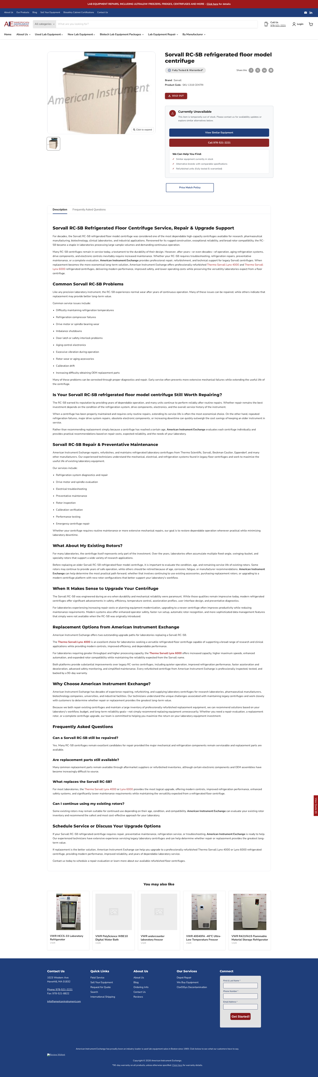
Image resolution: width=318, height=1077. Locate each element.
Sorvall (177, 80)
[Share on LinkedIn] (264, 70)
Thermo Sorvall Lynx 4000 (223, 265)
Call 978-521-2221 (219, 142)
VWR (52, 942)
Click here (212, 4)
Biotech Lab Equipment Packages (121, 34)
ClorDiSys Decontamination (192, 987)
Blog (34, 12)
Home (7, 34)
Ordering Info (140, 987)
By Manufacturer (193, 34)
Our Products (22, 12)
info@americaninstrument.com (64, 1001)
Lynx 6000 (126, 789)
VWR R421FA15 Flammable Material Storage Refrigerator (250, 937)
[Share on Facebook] (251, 70)
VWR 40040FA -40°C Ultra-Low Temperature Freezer (203, 937)
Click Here (177, 1065)
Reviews (138, 996)
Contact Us (102, 12)
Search (94, 992)
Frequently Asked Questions (89, 209)
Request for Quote (100, 987)
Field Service (97, 977)
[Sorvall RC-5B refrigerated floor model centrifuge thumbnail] (53, 143)
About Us (8, 12)
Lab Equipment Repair (162, 34)
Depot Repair (184, 977)
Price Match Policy (190, 187)
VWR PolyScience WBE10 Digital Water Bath (111, 937)
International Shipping (102, 996)
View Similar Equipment (219, 132)
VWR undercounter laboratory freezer (152, 937)
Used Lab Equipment (48, 34)
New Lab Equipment (81, 34)
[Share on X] (257, 70)
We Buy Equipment (187, 982)
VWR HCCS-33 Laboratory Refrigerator (66, 937)
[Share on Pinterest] (270, 70)
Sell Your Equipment (50, 12)
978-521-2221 (278, 25)
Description (60, 209)
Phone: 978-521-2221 (60, 989)
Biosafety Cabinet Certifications (78, 12)
